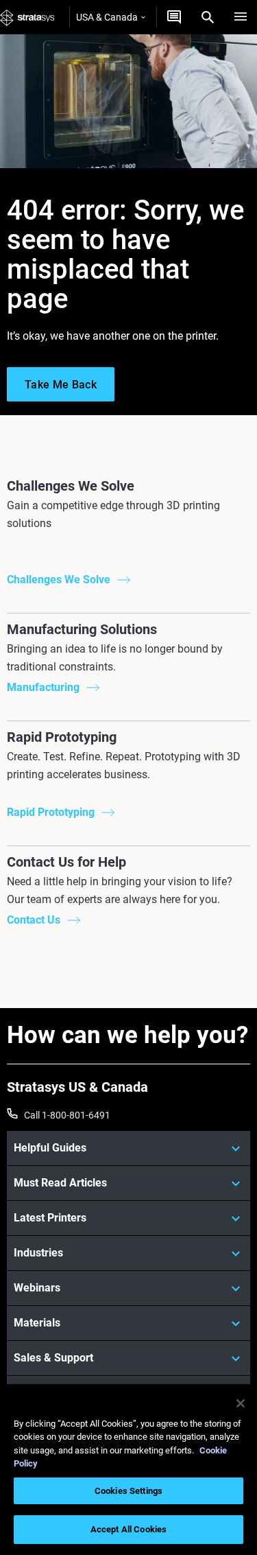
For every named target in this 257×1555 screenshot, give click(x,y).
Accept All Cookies (128, 1529)
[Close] (240, 1403)
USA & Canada (107, 17)
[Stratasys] (27, 17)
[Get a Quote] (174, 17)
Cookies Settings (128, 1491)
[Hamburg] (240, 17)
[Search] (207, 17)
